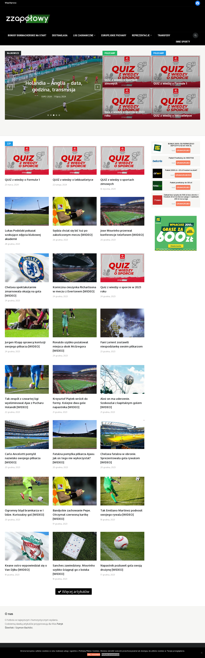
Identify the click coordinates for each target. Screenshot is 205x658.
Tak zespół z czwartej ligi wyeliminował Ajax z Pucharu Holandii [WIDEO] (24, 403)
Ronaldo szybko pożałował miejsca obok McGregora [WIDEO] (70, 346)
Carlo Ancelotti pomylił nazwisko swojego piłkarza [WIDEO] (22, 458)
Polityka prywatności (110, 654)
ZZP (9, 143)
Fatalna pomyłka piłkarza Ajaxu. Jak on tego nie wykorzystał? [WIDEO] (74, 458)
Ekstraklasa (59, 35)
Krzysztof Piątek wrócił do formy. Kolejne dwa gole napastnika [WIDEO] (70, 403)
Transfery (164, 35)
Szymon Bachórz (23, 627)
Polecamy (110, 53)
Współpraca (10, 3)
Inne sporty (183, 41)
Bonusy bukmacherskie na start (27, 35)
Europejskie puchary (113, 35)
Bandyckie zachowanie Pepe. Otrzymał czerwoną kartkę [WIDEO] (72, 515)
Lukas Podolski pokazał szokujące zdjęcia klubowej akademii (23, 235)
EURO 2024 (47, 96)
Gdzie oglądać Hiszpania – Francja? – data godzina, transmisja (53, 82)
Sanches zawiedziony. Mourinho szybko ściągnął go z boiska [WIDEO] (74, 570)
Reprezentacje (141, 35)
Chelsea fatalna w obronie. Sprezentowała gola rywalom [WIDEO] (120, 458)
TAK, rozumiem (93, 654)
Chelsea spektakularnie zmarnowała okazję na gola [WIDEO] (23, 291)
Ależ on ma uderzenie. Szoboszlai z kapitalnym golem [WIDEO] (121, 403)
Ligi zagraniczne (83, 35)
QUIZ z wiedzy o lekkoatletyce (73, 179)
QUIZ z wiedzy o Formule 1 (22, 179)
